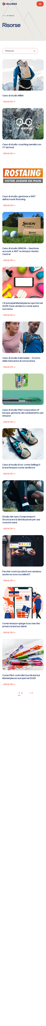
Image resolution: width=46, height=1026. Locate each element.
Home (4, 16)
